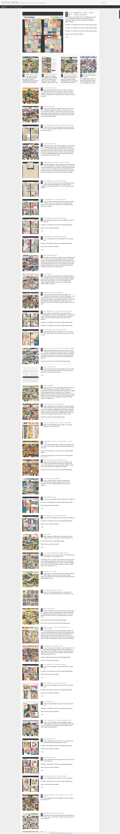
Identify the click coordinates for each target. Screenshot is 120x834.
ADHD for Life (50, 571)
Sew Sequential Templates (56, 162)
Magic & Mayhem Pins (54, 813)
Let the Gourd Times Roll (55, 460)
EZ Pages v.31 (49, 701)
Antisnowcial (50, 143)
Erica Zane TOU (18, 7)
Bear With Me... (31, 74)
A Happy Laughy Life (53, 646)
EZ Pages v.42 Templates (55, 181)
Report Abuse (70, 833)
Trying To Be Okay (52, 478)
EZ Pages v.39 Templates (55, 236)
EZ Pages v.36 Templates (55, 329)
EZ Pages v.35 (49, 497)
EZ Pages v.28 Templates (55, 776)
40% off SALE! (51, 74)
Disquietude (49, 106)
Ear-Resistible (50, 255)
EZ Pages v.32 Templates (55, 683)
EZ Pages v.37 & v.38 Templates (57, 311)
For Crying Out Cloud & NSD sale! (59, 348)
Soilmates (48, 385)
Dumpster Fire (50, 88)
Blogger (65, 833)
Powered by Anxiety (53, 292)
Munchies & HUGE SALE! (54, 404)
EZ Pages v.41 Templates (55, 199)
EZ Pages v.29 (50, 757)
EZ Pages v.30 (49, 739)
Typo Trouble (70, 74)
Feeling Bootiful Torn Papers (57, 422)
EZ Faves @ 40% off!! (53, 590)
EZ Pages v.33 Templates (55, 664)
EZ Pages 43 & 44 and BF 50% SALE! (58, 125)
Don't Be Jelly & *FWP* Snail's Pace (90, 76)
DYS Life (47, 534)
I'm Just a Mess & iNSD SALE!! (56, 553)
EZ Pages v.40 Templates (55, 218)
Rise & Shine (49, 608)
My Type (47, 274)
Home (11, 7)
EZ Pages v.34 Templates (55, 515)
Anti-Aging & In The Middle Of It (58, 720)
